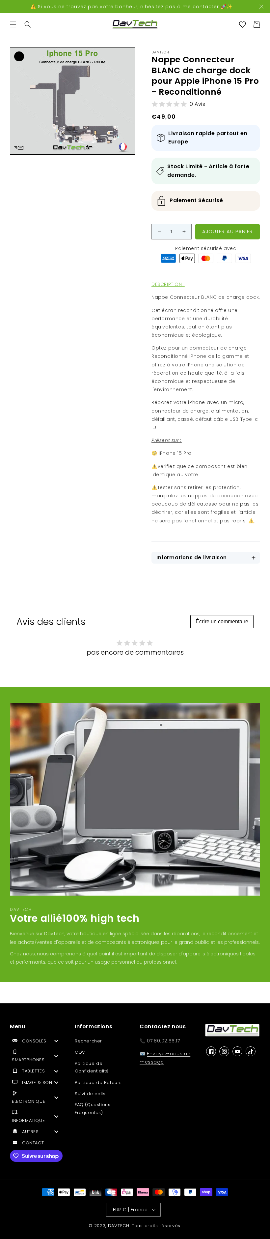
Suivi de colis (90, 1094)
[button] (13, 24)
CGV (80, 1052)
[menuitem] (38, 1042)
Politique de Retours (98, 1082)
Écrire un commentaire (222, 621)
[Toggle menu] (56, 1041)
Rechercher (88, 1041)
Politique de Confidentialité (92, 1067)
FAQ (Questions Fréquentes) (92, 1108)
